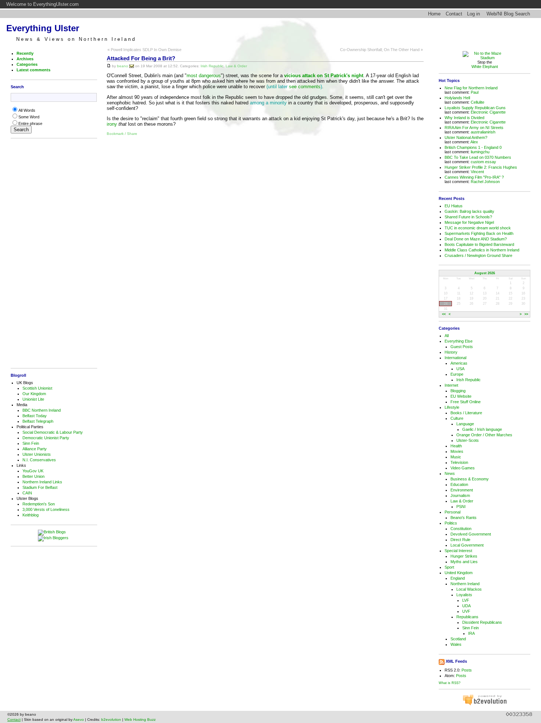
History (451, 352)
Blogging (458, 391)
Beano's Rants (463, 517)
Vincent (477, 171)
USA (460, 368)
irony (112, 124)
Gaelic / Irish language (482, 429)
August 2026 (484, 273)
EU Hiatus (454, 206)
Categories (27, 64)
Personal (452, 512)
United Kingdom (459, 572)
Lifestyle (452, 407)
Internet (451, 385)
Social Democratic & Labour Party (52, 432)
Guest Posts (461, 346)
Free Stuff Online (465, 402)
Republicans (467, 617)
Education (459, 484)
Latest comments (33, 70)
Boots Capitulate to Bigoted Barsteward (479, 244)
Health (456, 446)
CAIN (27, 493)
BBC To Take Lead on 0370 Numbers (478, 157)
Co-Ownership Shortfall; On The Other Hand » (381, 49)
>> (526, 314)
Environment (461, 490)
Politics (451, 523)
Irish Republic (212, 66)
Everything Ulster (42, 28)
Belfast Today (34, 416)
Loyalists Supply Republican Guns (475, 107)
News (450, 473)
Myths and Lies (464, 561)
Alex (474, 142)
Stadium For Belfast (39, 487)
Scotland (458, 639)
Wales (456, 644)
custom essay (483, 162)
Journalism (460, 495)
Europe (456, 374)
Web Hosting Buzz (140, 719)
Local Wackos (469, 589)
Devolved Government (470, 534)
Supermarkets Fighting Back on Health (479, 233)
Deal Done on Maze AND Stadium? (476, 239)
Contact (454, 14)
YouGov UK (32, 471)
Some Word (28, 117)
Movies (456, 451)
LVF (465, 600)
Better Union (33, 476)
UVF (466, 611)
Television (459, 462)
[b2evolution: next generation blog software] (485, 704)
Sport (449, 567)
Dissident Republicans (482, 622)
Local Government (467, 545)
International (455, 357)
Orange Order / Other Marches (484, 435)
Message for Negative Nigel (469, 222)
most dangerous (204, 75)
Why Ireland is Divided (464, 117)
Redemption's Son (38, 504)
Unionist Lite (33, 399)
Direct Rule (460, 539)
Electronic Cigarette (488, 112)
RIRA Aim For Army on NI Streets (474, 127)
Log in (473, 14)
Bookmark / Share (122, 134)
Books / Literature (466, 413)
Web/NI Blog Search (508, 14)
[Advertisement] (52, 253)
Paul (474, 92)
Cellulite (477, 102)
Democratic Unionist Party (45, 438)
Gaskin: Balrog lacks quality (469, 211)
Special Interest (458, 550)
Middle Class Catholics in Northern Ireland (482, 250)
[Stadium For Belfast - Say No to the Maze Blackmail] (485, 58)
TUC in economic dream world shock (478, 228)
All (447, 335)
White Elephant (484, 66)
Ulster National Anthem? (466, 137)
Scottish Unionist (37, 388)
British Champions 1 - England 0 (473, 147)
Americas (458, 363)
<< (444, 314)
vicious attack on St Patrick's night (323, 75)
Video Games (462, 468)
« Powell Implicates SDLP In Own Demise (144, 49)
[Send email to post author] (131, 66)
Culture (456, 418)
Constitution (460, 528)
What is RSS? (449, 683)
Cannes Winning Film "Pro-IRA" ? (474, 177)
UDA (466, 606)
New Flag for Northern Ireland (471, 88)
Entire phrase (30, 123)
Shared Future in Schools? (468, 217)
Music (455, 457)
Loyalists (464, 595)
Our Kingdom (34, 393)
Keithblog (30, 515)
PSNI (461, 506)
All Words (26, 110)
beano (122, 66)
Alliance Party (34, 449)
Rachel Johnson (485, 181)
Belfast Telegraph (37, 421)
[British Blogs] (54, 533)
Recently (25, 53)
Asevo (78, 719)
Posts (467, 670)
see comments (305, 86)
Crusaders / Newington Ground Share (478, 255)
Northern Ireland (465, 583)
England (457, 578)
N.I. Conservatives (39, 460)
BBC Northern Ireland (41, 410)
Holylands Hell (457, 98)
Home (434, 14)
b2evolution (111, 719)
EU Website (460, 396)
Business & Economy (469, 479)
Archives (25, 59)
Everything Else (459, 341)
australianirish (483, 132)
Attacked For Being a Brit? (141, 58)
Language (465, 424)
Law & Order (236, 66)
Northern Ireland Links (42, 482)
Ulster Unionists (36, 454)
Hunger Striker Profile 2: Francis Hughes (481, 167)
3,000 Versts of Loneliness (46, 509)
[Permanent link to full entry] (109, 66)
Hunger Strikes (463, 556)
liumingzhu (480, 152)
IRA (471, 633)
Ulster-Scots (467, 440)
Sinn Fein (30, 443)
